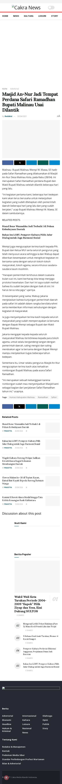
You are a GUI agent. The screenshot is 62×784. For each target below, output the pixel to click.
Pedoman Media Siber (13, 755)
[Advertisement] (31, 52)
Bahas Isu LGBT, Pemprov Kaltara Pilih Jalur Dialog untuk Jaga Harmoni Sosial (41, 665)
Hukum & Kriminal (7, 729)
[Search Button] (58, 7)
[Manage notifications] (6, 777)
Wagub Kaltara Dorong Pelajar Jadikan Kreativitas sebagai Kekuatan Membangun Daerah (21, 461)
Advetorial (14, 89)
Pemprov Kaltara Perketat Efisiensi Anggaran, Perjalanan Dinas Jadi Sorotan (39, 651)
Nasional (26, 728)
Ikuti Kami (20, 523)
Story (54, 16)
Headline (6, 724)
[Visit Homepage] (26, 7)
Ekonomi (6, 720)
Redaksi (8, 116)
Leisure (42, 16)
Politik (46, 724)
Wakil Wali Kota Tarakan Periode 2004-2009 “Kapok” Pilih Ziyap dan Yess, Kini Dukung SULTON (30, 604)
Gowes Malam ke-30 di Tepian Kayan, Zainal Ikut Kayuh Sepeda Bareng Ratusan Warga (22, 480)
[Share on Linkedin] (31, 162)
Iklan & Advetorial (11, 763)
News (16, 16)
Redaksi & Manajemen (13, 746)
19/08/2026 (18, 504)
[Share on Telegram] (54, 162)
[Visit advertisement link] (31, 1)
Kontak (6, 751)
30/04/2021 (22, 116)
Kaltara (28, 16)
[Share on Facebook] (7, 162)
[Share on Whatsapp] (43, 162)
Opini (45, 720)
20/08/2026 (18, 448)
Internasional (29, 715)
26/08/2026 (18, 431)
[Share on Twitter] (19, 162)
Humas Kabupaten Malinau (22, 397)
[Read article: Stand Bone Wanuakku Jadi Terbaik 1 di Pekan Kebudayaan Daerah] (52, 428)
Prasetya (8, 431)
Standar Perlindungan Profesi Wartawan (23, 759)
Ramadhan (43, 397)
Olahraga (47, 715)
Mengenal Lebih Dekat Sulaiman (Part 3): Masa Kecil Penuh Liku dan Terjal (40, 625)
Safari (54, 397)
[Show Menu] (3, 7)
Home (5, 16)
